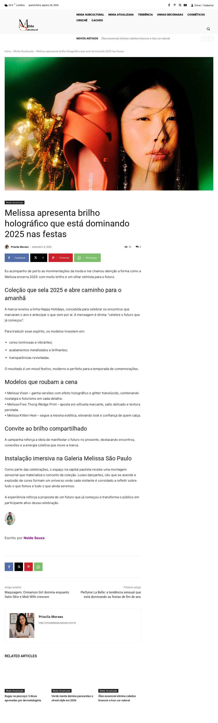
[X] (18, 567)
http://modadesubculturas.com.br (57, 622)
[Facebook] (169, 5)
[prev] (204, 38)
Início (8, 51)
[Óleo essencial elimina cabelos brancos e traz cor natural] (119, 678)
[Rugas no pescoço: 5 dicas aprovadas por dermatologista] (26, 678)
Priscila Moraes (20, 246)
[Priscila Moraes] (7, 247)
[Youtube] (185, 5)
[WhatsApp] (38, 567)
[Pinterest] (174, 5)
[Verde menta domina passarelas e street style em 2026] (73, 678)
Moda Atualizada (24, 51)
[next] (211, 38)
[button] (208, 28)
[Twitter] (180, 5)
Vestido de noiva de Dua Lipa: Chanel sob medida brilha (135, 38)
